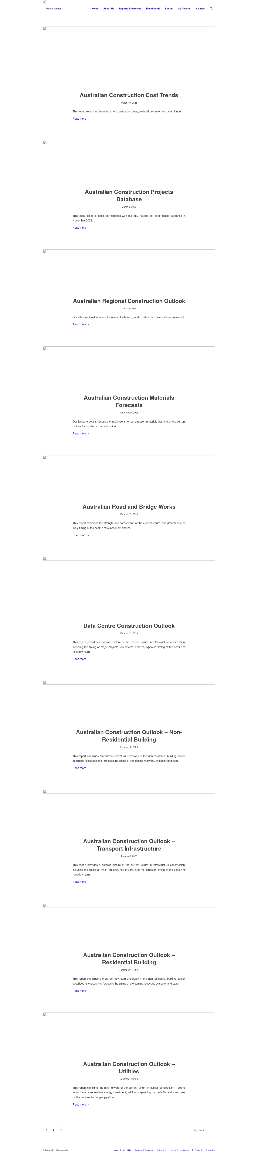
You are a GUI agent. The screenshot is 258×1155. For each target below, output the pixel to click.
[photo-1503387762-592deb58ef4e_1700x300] (129, 162)
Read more (79, 118)
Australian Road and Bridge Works (129, 506)
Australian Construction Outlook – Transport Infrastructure (129, 844)
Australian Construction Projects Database (129, 195)
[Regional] (129, 270)
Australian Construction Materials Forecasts (129, 401)
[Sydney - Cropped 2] (129, 702)
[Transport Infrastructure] (129, 811)
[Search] (211, 8)
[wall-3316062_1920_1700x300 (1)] (129, 367)
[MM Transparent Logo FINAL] (52, 8)
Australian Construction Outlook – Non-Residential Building (129, 735)
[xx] (129, 1034)
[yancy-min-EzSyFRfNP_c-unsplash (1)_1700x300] (129, 476)
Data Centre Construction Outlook (129, 625)
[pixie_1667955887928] (129, 56)
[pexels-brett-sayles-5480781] (129, 587)
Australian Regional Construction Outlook (129, 300)
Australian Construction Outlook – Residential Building (129, 958)
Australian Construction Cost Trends (129, 95)
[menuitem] (95, 8)
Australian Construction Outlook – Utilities (129, 1067)
